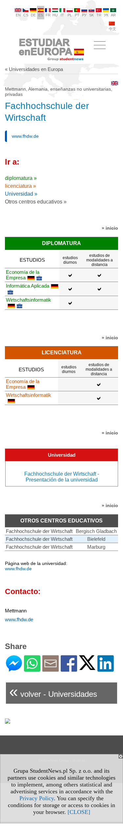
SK (91, 15)
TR (98, 15)
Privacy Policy (36, 798)
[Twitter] (87, 667)
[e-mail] (50, 668)
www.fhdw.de (25, 136)
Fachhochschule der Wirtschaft (39, 531)
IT (62, 15)
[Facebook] (69, 668)
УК (106, 15)
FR (48, 15)
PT (77, 15)
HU (55, 15)
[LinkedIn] (105, 668)
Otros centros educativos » (36, 201)
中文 (112, 29)
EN (18, 15)
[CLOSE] (79, 812)
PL (70, 15)
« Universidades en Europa (34, 69)
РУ (84, 15)
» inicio (110, 228)
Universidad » (21, 194)
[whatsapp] (32, 668)
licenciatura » (20, 186)
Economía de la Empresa (22, 274)
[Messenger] (14, 668)
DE (33, 15)
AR (113, 15)
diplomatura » (21, 178)
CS (25, 15)
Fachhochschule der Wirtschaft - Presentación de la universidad (61, 477)
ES (40, 15)
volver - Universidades (53, 691)
